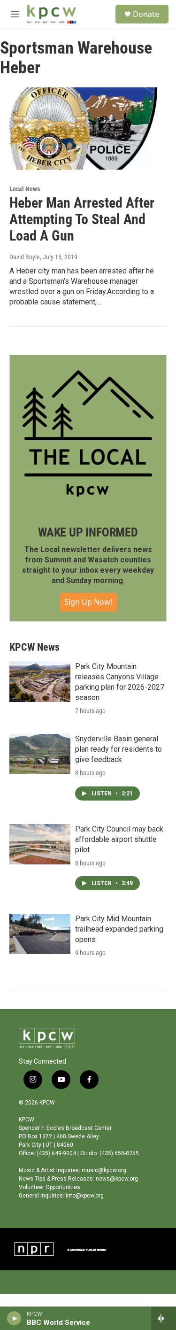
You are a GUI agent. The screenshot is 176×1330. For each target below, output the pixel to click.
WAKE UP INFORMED (88, 532)
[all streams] (163, 1318)
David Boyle (24, 257)
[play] (14, 1318)
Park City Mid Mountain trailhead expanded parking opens (119, 929)
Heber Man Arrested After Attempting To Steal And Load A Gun (81, 219)
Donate (146, 14)
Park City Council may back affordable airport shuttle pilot (119, 839)
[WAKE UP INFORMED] (88, 433)
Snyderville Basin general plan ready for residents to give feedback (118, 749)
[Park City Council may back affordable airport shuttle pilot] (39, 844)
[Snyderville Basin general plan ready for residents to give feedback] (39, 754)
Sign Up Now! (88, 602)
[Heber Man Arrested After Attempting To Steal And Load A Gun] (83, 128)
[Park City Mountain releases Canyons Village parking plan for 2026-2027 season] (39, 681)
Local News (24, 189)
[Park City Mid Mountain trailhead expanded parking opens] (39, 934)
